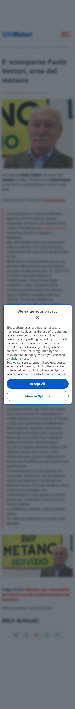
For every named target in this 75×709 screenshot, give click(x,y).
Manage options (37, 396)
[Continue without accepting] (38, 317)
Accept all (37, 384)
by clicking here (17, 358)
